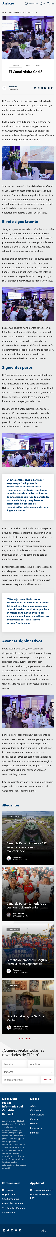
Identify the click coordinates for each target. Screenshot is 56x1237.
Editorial (34, 1132)
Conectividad (37, 1114)
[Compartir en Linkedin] (41, 88)
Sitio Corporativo (10, 1198)
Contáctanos (8, 1212)
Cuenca (34, 1119)
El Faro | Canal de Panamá (8, 3)
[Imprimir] (52, 88)
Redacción (13, 86)
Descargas (7, 1189)
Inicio (4, 12)
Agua (33, 1105)
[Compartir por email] (48, 88)
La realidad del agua (12, 1203)
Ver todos (24, 1038)
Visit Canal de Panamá (13, 1207)
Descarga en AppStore (41, 1189)
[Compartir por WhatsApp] (45, 88)
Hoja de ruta (8, 1194)
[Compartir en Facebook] (38, 88)
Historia (34, 1123)
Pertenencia (36, 1128)
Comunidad (14, 12)
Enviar (47, 1079)
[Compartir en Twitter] (35, 88)
